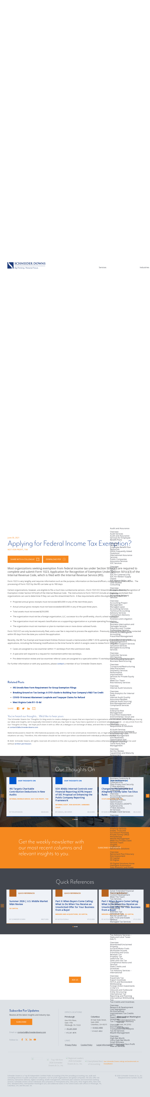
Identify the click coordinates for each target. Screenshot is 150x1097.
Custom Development (120, 895)
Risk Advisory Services (120, 682)
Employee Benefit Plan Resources (120, 548)
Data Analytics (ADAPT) (120, 804)
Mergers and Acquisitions (66, 914)
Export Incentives (118, 980)
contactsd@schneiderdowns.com (31, 1032)
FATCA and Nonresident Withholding (121, 983)
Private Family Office (119, 835)
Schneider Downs (18, 919)
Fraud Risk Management (121, 636)
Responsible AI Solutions (121, 726)
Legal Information (104, 1045)
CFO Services (116, 657)
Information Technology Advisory (121, 772)
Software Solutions (118, 875)
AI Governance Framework (122, 732)
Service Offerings (118, 821)
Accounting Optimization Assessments (121, 797)
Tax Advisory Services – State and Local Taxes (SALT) (120, 937)
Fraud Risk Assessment (120, 640)
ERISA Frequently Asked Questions (121, 552)
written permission (23, 744)
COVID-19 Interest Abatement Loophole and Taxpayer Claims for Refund (49, 697)
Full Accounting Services (121, 659)
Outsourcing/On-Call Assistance (119, 928)
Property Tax (116, 956)
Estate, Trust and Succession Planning (119, 832)
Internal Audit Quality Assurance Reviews (120, 698)
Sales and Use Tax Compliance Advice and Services (121, 962)
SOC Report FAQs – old (120, 581)
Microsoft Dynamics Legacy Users (119, 884)
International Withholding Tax (122, 999)
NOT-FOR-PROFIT (15, 549)
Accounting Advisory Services (119, 596)
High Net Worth (117, 1038)
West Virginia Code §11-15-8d (27, 702)
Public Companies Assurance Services (119, 560)
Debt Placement (117, 668)
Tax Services (115, 899)
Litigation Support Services (122, 644)
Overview (114, 532)
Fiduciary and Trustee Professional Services (120, 629)
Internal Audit (61, 805)
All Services (115, 810)
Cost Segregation (118, 1009)
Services (102, 267)
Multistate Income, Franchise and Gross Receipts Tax (119, 952)
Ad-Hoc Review (117, 751)
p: (65, 1029)
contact (60, 663)
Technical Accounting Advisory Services (120, 612)
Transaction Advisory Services (120, 616)
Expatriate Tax (117, 978)
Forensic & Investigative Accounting (121, 633)
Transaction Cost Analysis (122, 1029)
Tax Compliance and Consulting (119, 907)
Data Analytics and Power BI (122, 868)
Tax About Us (116, 904)
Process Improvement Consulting (120, 789)
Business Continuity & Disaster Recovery (120, 779)
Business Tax (116, 912)
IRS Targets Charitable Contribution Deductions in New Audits (28, 796)
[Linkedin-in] (30, 1039)
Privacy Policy (71, 1045)
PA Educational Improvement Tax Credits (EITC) (122, 1013)
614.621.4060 (98, 1028)
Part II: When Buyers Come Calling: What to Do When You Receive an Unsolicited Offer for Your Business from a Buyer (74, 907)
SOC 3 (112, 573)
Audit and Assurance (119, 528)
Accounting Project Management (118, 604)
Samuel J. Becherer (65, 812)
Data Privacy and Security (122, 784)
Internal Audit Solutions (121, 688)
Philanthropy (116, 837)
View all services (117, 1046)
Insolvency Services (119, 670)
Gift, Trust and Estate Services (120, 919)
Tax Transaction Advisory (122, 1021)
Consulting (115, 585)
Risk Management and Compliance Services (120, 704)
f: (65, 1033)
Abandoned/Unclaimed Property (121, 945)
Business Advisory (118, 590)
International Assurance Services (121, 556)
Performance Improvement (116, 673)
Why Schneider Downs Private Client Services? (120, 818)
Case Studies (116, 583)
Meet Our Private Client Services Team (120, 842)
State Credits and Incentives (118, 967)
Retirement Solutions (119, 849)
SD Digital (114, 860)
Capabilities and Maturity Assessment (122, 754)
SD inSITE (114, 889)
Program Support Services (122, 763)
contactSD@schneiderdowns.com (24, 727)
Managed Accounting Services (120, 649)
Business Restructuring (120, 661)
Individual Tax (117, 914)
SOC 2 (112, 571)
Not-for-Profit (37, 799)
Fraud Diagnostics (118, 642)
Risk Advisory (75, 805)
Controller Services (118, 655)
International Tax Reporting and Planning (121, 995)
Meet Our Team (117, 680)
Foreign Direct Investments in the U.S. (122, 987)
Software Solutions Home (121, 879)
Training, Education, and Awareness (121, 768)
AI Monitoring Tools (119, 734)
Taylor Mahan (16, 812)
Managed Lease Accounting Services (119, 608)
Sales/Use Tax (116, 958)
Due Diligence (116, 1027)
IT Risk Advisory (117, 786)
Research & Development (121, 1007)
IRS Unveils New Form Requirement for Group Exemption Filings (44, 687)
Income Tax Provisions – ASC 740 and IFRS (121, 932)
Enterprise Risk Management (117, 712)
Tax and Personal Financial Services (118, 828)
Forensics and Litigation (121, 619)
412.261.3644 (72, 1029)
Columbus (95, 1016)
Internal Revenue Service (19, 799)
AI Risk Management (119, 736)
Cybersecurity (116, 782)
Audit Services (116, 534)
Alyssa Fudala (63, 919)
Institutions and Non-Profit (122, 1044)
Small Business (117, 1042)
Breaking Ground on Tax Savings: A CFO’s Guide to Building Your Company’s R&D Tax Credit (58, 692)
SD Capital (115, 858)
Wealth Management (119, 839)
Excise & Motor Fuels (119, 948)
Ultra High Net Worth (120, 1040)
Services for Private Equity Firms (122, 677)
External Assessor (118, 757)
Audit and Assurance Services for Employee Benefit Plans (120, 538)
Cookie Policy (86, 1045)
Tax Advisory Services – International (120, 971)
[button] (18, 708)
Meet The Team (117, 897)
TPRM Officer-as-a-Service (122, 765)
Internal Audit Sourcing (121, 701)
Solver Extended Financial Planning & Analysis (122, 892)
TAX (26, 549)
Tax (46, 799)
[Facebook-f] (22, 1039)
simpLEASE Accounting (120, 887)
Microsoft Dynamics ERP (121, 881)
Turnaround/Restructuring (122, 666)
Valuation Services (118, 646)
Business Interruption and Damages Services (122, 625)
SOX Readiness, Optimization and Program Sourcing (118, 740)
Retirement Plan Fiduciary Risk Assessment (122, 855)
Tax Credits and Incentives (122, 1002)
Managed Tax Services (120, 922)
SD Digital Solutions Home (122, 863)
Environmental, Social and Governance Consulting (122, 718)
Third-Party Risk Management (117, 745)
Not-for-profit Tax (118, 916)
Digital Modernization (120, 871)
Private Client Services (120, 812)
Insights (113, 845)
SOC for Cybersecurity (120, 575)
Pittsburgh (70, 1016)
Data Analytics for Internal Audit (122, 694)
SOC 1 (112, 569)
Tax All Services (117, 1031)
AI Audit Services (117, 730)
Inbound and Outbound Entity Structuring (121, 991)
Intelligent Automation (120, 865)
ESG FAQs (114, 724)
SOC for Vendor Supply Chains (120, 578)
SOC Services (116, 563)
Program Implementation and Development (122, 760)
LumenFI (114, 873)
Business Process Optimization (118, 801)
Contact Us (115, 847)
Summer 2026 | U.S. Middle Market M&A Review (28, 907)
